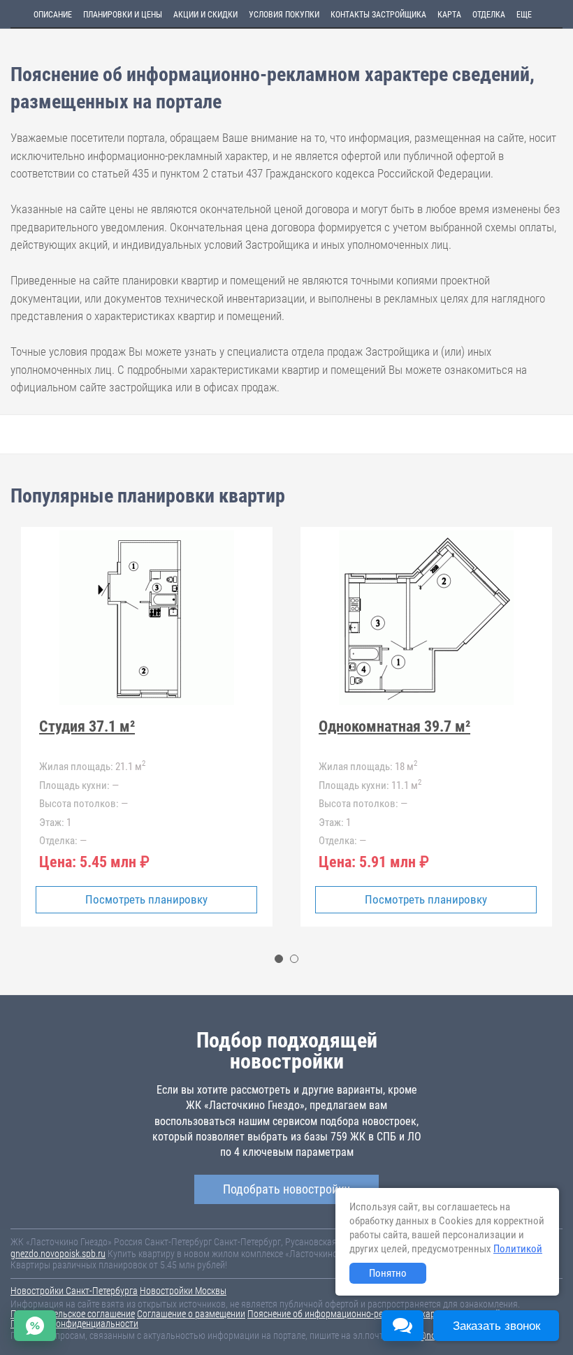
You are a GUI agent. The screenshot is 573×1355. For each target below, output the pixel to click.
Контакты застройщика (378, 15)
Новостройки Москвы (183, 1290)
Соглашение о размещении (191, 1313)
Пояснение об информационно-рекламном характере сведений (373, 1313)
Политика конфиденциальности (74, 1323)
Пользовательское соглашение (72, 1313)
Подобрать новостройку (286, 1189)
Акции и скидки (205, 15)
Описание (53, 15)
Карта (449, 15)
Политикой (517, 1248)
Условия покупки (284, 15)
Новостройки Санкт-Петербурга (74, 1290)
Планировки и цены (122, 15)
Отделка (488, 15)
